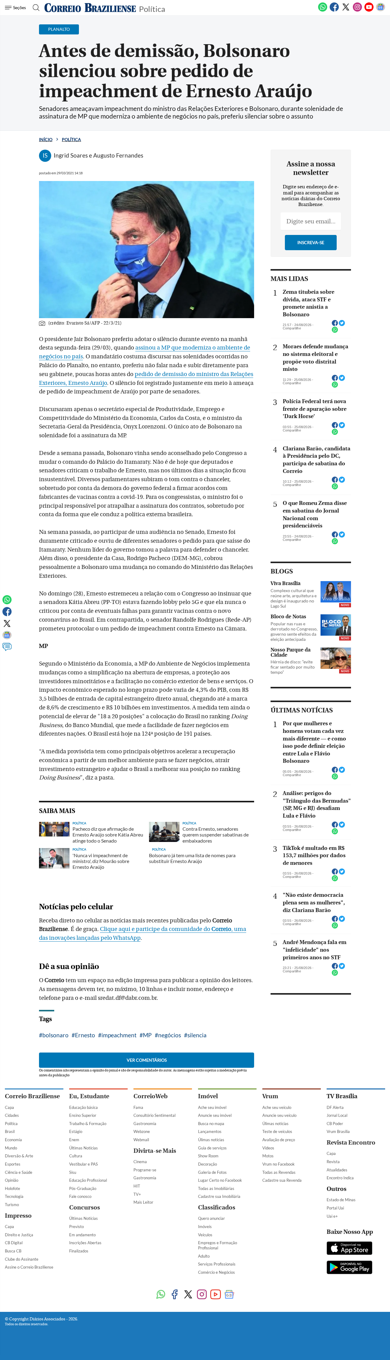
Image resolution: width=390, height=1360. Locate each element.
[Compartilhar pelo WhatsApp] (335, 331)
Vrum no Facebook (278, 1164)
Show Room (208, 1155)
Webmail (141, 1139)
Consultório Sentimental (154, 1115)
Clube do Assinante (21, 1259)
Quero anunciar (211, 1218)
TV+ (137, 1194)
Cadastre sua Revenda (282, 1180)
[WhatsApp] (322, 10)
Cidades (12, 1115)
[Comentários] (7, 649)
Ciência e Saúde (18, 1172)
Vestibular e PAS (83, 1164)
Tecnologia (14, 1196)
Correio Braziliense (32, 1096)
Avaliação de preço (278, 1139)
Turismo (12, 1204)
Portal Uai (335, 1208)
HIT (136, 1186)
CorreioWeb (150, 1096)
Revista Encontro (351, 1142)
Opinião (11, 1180)
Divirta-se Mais (154, 1150)
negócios (169, 1035)
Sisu (72, 1172)
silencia (197, 1035)
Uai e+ (332, 1216)
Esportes (12, 1164)
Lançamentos (210, 1131)
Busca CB (13, 1250)
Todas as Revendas (279, 1172)
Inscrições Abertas (85, 1242)
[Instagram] (357, 10)
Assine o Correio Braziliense (29, 1267)
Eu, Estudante (89, 1096)
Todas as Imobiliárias (216, 1188)
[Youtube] (369, 10)
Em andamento (82, 1234)
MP (147, 1035)
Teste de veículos (277, 1131)
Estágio (75, 1131)
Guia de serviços (212, 1147)
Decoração (207, 1164)
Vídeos (268, 1147)
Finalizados (78, 1250)
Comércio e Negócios (216, 1272)
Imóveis (205, 1226)
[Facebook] (334, 10)
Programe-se (144, 1169)
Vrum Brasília (338, 1131)
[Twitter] (345, 10)
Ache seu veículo (276, 1107)
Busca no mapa (211, 1123)
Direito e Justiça (19, 1234)
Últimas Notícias (83, 1147)
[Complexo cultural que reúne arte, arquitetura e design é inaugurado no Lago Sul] (336, 591)
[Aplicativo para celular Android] (349, 1268)
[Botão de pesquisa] (34, 7)
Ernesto (85, 1035)
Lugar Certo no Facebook (220, 1180)
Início (45, 139)
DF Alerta (335, 1107)
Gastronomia (144, 1123)
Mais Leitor (143, 1202)
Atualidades (337, 1169)
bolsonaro (55, 1035)
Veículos (205, 1234)
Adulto (204, 1256)
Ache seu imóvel (212, 1107)
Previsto (76, 1226)
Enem (74, 1139)
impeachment (118, 1035)
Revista (333, 1161)
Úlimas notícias (211, 1139)
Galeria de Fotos (212, 1172)
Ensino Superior (82, 1115)
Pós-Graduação (82, 1188)
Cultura (75, 1155)
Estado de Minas (341, 1199)
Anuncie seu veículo (279, 1115)
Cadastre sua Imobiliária (219, 1196)
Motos (268, 1155)
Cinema (140, 1161)
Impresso (18, 1215)
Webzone (141, 1131)
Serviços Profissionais (217, 1264)
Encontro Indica (340, 1177)
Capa (9, 1107)
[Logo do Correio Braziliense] (90, 8)
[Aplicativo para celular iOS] (349, 1249)
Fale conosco (80, 1196)
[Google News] (380, 10)
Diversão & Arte (19, 1155)
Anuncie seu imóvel (215, 1115)
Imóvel (208, 1096)
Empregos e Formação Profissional (217, 1245)
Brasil (10, 1131)
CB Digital (14, 1242)
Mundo (11, 1147)
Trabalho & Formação (87, 1123)
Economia (13, 1139)
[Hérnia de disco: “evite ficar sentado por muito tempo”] (336, 658)
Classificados (216, 1207)
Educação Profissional (88, 1180)
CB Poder (335, 1123)
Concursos (84, 1207)
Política (152, 8)
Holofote (12, 1188)
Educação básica (83, 1107)
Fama (138, 1107)
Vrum (270, 1096)
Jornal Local (337, 1115)
